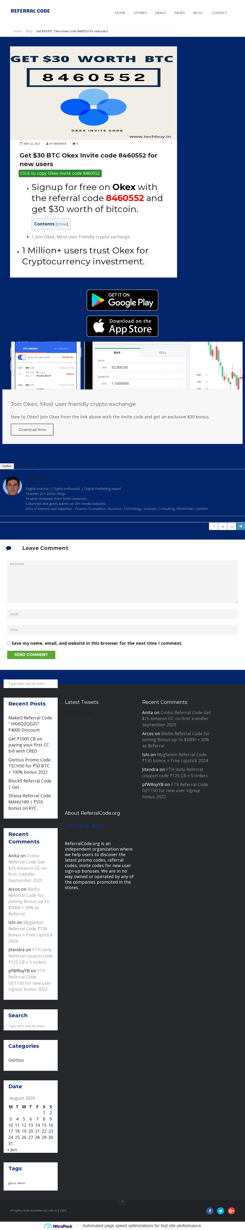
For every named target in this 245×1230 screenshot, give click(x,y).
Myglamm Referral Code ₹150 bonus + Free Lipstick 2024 (30, 931)
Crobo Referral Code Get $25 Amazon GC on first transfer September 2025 (27, 868)
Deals (160, 13)
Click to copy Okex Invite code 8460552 (60, 173)
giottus (12, 1183)
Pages (179, 13)
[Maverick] (12, 485)
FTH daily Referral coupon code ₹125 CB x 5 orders (30, 956)
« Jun (12, 1149)
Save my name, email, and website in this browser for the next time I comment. (97, 643)
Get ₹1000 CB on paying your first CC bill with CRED (28, 745)
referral (21, 1183)
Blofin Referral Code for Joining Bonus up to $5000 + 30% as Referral (28, 901)
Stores (140, 13)
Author (6, 466)
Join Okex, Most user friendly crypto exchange (81, 237)
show (62, 224)
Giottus (16, 1060)
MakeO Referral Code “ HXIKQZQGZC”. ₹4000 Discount (30, 724)
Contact (219, 13)
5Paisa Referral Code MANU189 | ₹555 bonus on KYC (29, 802)
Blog (198, 13)
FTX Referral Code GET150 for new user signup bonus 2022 (29, 980)
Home (120, 13)
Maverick (35, 477)
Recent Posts (26, 466)
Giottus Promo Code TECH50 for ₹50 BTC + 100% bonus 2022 (29, 766)
